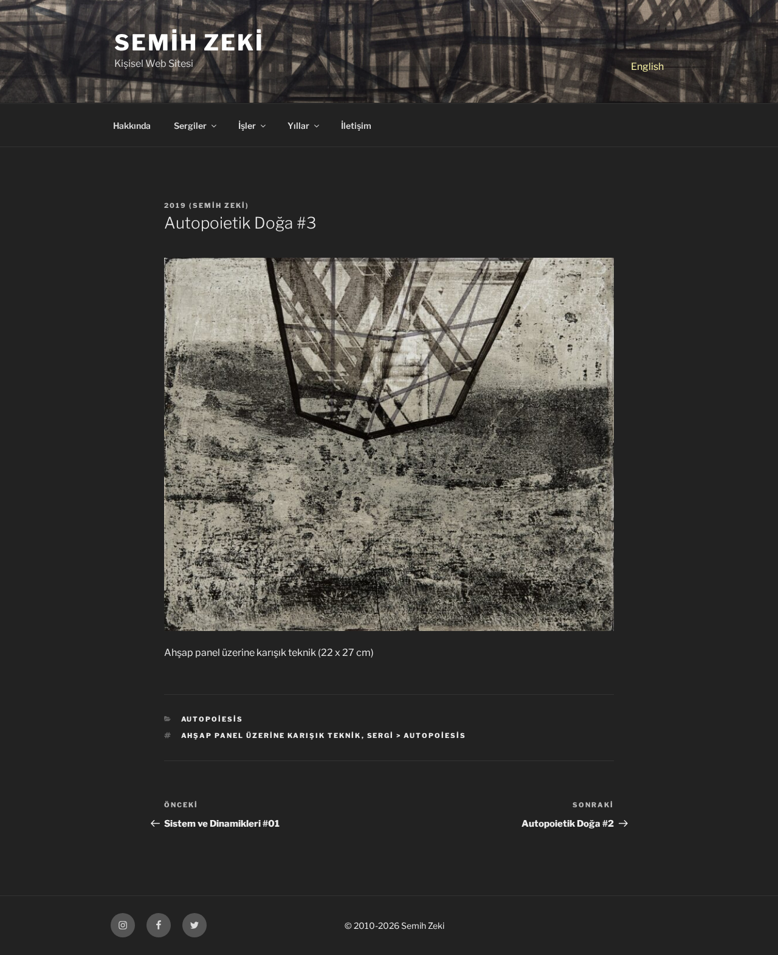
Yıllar (298, 125)
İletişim (356, 125)
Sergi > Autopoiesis (417, 735)
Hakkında (132, 125)
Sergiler (190, 125)
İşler (247, 125)
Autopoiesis (212, 719)
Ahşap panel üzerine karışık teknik (271, 735)
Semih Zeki (189, 42)
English (647, 66)
